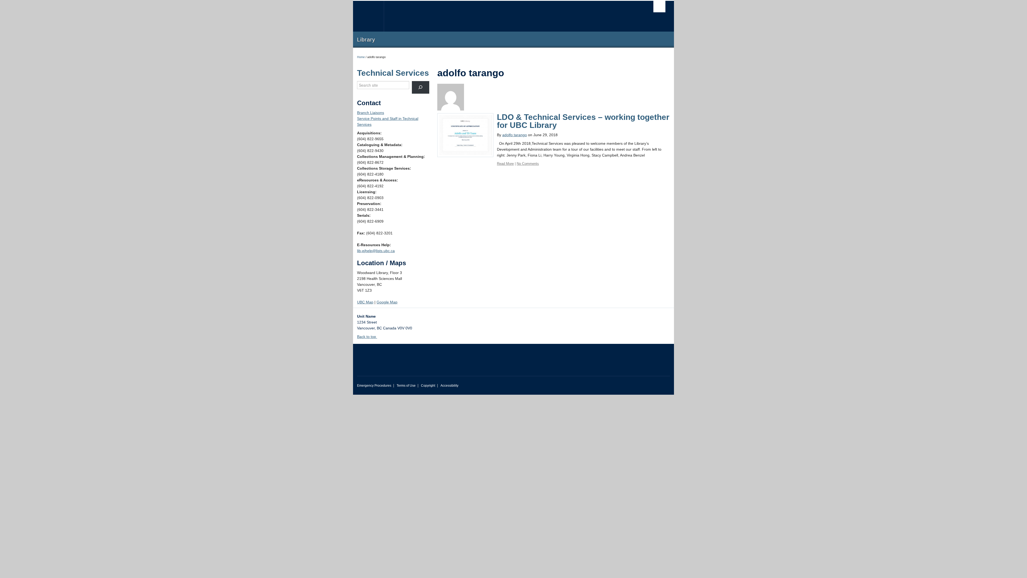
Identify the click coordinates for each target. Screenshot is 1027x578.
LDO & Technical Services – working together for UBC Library (583, 121)
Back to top (367, 336)
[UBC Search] (659, 6)
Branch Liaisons (370, 113)
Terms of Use (406, 385)
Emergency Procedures (374, 385)
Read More (505, 164)
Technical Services (393, 73)
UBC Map (365, 302)
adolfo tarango (514, 135)
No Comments (528, 164)
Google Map (387, 302)
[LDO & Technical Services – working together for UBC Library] (465, 135)
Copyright (428, 385)
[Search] (420, 87)
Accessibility (449, 385)
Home (361, 57)
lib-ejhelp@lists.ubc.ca (376, 251)
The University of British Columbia (368, 16)
